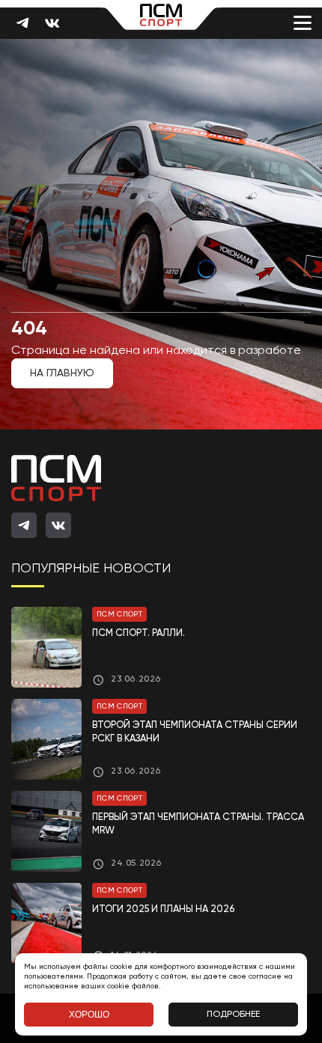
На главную (62, 373)
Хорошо (89, 1014)
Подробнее (233, 1014)
